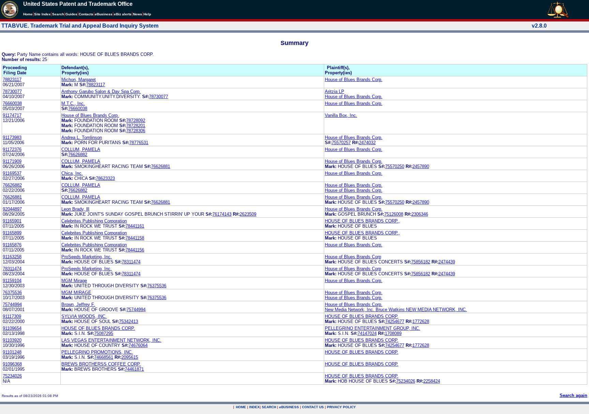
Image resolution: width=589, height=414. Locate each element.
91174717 (12, 115)
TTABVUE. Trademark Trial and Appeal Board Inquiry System (79, 26)
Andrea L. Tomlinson (81, 137)
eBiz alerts (123, 14)
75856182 (420, 261)
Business (103, 14)
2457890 (420, 166)
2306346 (419, 214)
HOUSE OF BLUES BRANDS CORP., (362, 221)
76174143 (221, 214)
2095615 (129, 357)
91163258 (12, 256)
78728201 (135, 125)
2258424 (431, 381)
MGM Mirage (74, 280)
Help (147, 14)
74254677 (394, 321)
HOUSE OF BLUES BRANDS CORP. (361, 316)
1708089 (393, 333)
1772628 (420, 321)
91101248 (12, 352)
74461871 (134, 369)
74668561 (103, 357)
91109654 (12, 328)
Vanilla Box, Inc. (341, 115)
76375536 (156, 285)
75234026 (12, 376)
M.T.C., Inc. (73, 103)
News (137, 14)
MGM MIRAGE (76, 292)
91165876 (12, 244)
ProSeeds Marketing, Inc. (86, 256)
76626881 (160, 166)
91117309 (12, 316)
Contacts (86, 14)
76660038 (12, 103)
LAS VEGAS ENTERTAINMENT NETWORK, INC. (111, 340)
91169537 (12, 173)
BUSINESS (289, 407)
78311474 (131, 261)
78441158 (134, 238)
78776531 (138, 142)
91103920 (12, 340)
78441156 (134, 249)
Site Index (42, 14)
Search (58, 14)
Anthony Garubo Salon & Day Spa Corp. (101, 91)
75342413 (128, 321)
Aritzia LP (334, 91)
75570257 (341, 142)
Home (28, 14)
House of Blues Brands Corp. (353, 79)
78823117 (12, 79)
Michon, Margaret (78, 79)
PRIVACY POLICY (341, 407)
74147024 (367, 333)
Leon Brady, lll (75, 209)
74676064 (138, 345)
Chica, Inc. (72, 173)
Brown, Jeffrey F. (78, 304)
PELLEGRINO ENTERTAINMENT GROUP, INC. (372, 328)
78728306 (135, 130)
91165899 (12, 232)
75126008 (393, 214)
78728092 (135, 120)
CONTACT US (313, 407)
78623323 (105, 178)
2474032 (367, 142)
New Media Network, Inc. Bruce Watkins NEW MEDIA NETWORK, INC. (396, 309)
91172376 (12, 149)
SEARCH (269, 407)
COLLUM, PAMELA (80, 149)
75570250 (394, 166)
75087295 (103, 333)
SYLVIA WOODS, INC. (84, 316)
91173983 (12, 137)
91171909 (12, 161)
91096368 (12, 364)
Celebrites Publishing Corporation (94, 221)
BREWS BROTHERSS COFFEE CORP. (101, 364)
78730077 (12, 91)
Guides (71, 14)
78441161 (134, 226)
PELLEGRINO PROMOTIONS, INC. (97, 352)
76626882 (77, 154)
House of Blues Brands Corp (353, 256)
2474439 (446, 261)
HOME (241, 407)
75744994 (12, 304)
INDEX (254, 407)
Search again (573, 395)
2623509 (248, 214)
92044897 (12, 209)
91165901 (12, 221)
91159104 (12, 280)
